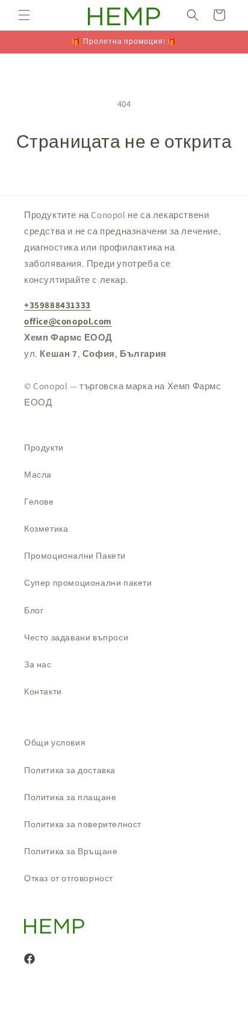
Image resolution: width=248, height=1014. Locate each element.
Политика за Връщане (70, 851)
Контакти (43, 691)
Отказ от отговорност (68, 878)
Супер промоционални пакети (88, 582)
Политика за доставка (70, 770)
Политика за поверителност (82, 824)
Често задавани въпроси (76, 637)
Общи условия (54, 742)
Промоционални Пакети (75, 555)
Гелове (39, 501)
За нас (38, 664)
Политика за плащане (70, 797)
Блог (33, 610)
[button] (24, 15)
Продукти (44, 447)
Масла (38, 474)
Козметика (46, 528)
